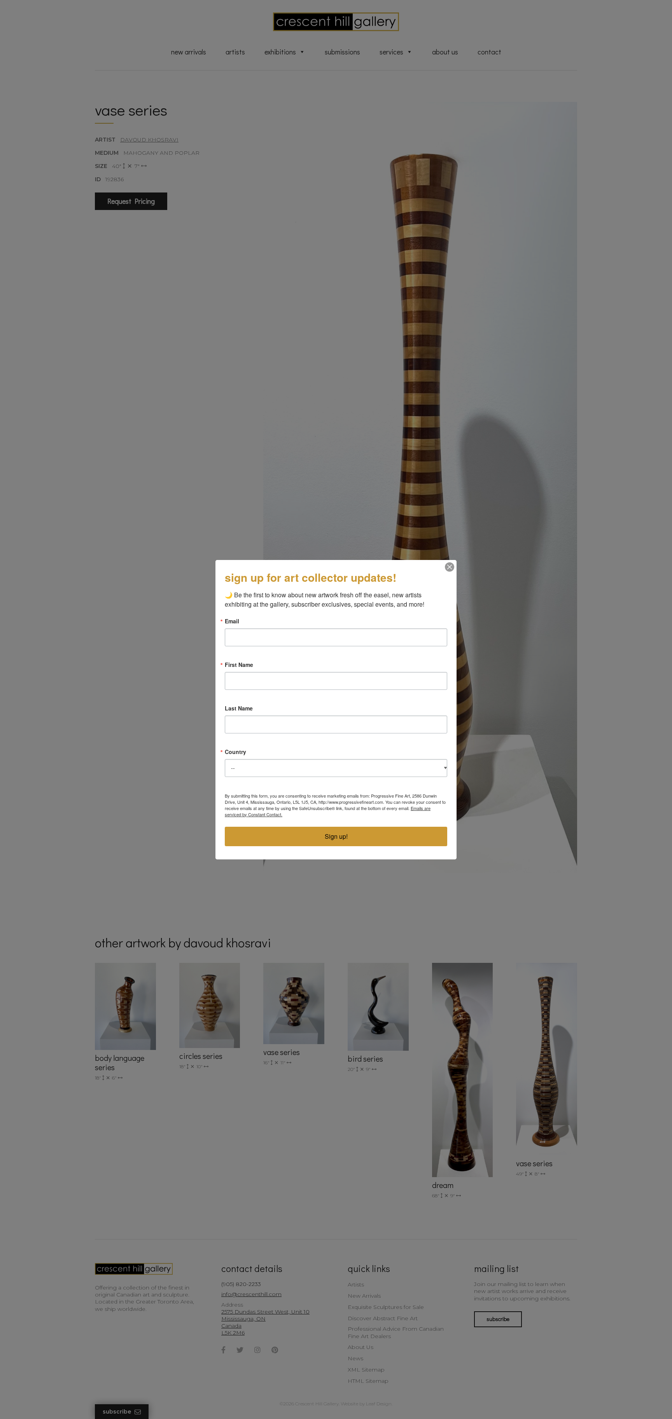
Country (235, 751)
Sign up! (336, 836)
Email (232, 621)
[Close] (449, 567)
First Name (239, 664)
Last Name (239, 708)
